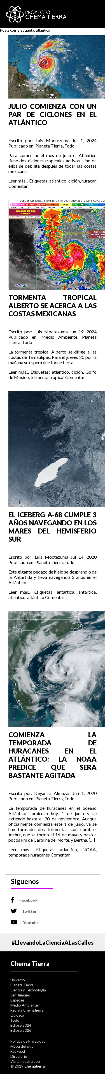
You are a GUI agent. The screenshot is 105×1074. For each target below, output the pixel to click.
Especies (17, 1000)
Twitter (29, 911)
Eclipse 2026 (20, 1030)
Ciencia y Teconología (28, 990)
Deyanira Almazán (52, 793)
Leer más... (18, 180)
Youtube (31, 922)
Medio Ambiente (59, 337)
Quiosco (17, 1015)
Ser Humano (20, 995)
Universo (17, 980)
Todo (69, 145)
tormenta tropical (47, 377)
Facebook (28, 900)
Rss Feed (17, 1051)
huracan (89, 180)
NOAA (89, 849)
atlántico (35, 597)
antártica (87, 592)
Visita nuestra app (25, 1061)
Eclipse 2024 (20, 1025)
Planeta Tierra (49, 145)
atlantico (57, 180)
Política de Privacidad (28, 1041)
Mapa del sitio (22, 1046)
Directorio (18, 1056)
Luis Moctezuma (52, 140)
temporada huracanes (29, 854)
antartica (65, 592)
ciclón (74, 180)
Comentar (18, 186)
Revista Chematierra (27, 1010)
